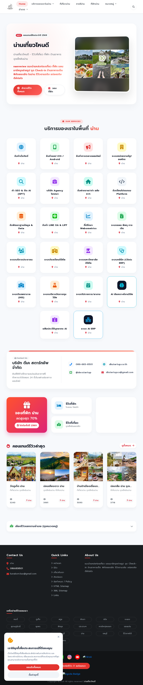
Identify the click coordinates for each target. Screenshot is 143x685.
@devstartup (83, 372)
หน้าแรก (57, 563)
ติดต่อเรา (58, 576)
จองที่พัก (52, 90)
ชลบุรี (105, 633)
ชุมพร (38, 626)
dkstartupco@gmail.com (119, 372)
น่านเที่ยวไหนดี (90, 681)
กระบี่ (16, 619)
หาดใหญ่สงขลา (105, 626)
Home (22, 4)
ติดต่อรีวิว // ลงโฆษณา (73, 666)
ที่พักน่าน (95, 4)
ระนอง (127, 619)
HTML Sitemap (61, 586)
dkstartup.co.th (118, 364)
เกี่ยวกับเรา (59, 572)
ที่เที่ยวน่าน (65, 4)
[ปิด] (58, 637)
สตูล (60, 619)
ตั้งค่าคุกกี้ (33, 675)
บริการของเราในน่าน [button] (42, 4)
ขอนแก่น (127, 626)
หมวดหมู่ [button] (110, 4)
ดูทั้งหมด (127, 445)
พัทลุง (60, 626)
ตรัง (105, 619)
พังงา (82, 619)
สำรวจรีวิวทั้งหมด (24, 89)
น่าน (82, 633)
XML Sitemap (60, 590)
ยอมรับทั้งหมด (33, 667)
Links (56, 595)
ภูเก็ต (38, 619)
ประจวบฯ (82, 626)
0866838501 (16, 568)
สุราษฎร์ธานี (16, 626)
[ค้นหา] (133, 7)
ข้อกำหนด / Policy (63, 581)
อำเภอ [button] (22, 9)
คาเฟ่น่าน (80, 4)
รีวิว (55, 567)
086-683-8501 (84, 364)
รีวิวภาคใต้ (127, 633)
